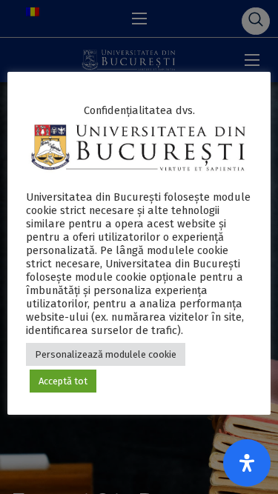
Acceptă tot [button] (63, 381)
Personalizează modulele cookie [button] (105, 354)
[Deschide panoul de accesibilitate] (247, 463)
